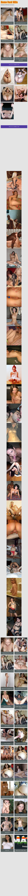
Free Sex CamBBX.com (14, 64)
